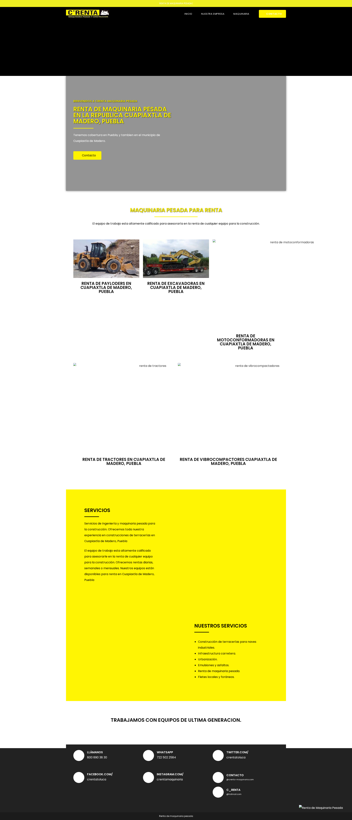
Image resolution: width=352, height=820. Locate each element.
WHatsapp (165, 752)
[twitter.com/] (218, 755)
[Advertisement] (176, 48)
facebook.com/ (100, 774)
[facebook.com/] (78, 777)
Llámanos (95, 752)
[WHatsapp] (148, 755)
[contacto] (218, 777)
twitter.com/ (237, 752)
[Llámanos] (78, 755)
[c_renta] (218, 792)
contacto (235, 775)
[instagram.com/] (148, 777)
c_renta (233, 790)
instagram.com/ (170, 774)
